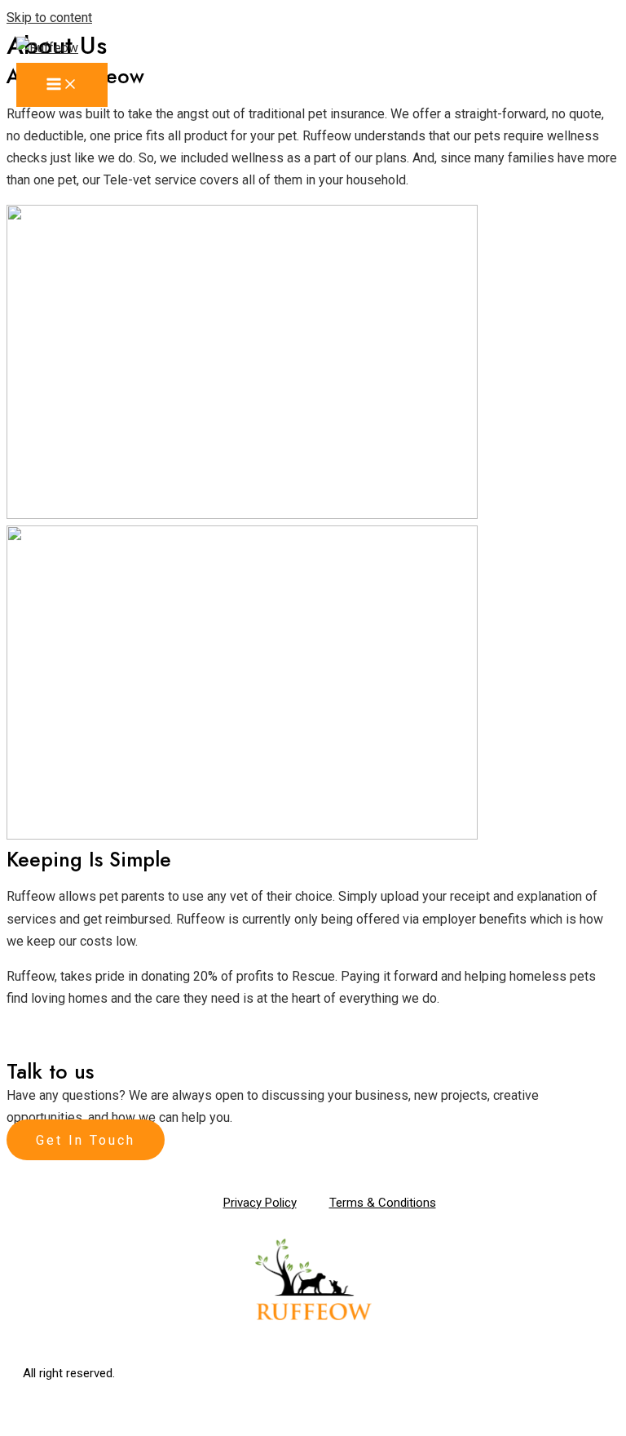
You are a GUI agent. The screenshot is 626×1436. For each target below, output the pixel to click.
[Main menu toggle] (62, 85)
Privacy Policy (260, 1202)
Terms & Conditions (382, 1202)
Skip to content (49, 17)
